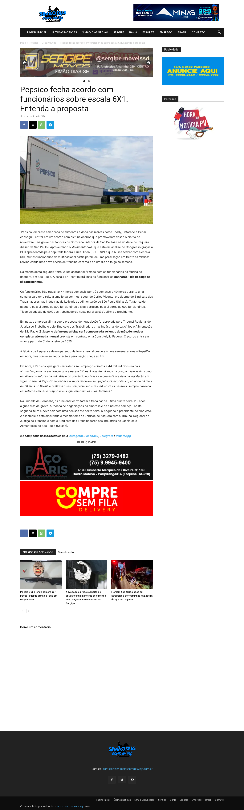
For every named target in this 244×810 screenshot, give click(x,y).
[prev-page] (22, 611)
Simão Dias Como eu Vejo (70, 806)
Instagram (76, 436)
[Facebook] (24, 125)
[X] (33, 125)
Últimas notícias (64, 32)
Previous (24, 62)
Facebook (91, 436)
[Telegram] (50, 125)
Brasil (182, 32)
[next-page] (28, 611)
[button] (219, 32)
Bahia (133, 32)
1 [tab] (84, 81)
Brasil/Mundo (49, 42)
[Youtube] (132, 780)
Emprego (166, 32)
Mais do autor (66, 552)
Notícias (34, 42)
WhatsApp (123, 436)
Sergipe (118, 32)
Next (148, 62)
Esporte (148, 32)
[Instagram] (122, 779)
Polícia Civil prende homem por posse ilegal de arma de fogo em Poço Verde (38, 595)
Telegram (106, 436)
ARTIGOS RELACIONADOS (37, 552)
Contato (198, 32)
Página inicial (37, 32)
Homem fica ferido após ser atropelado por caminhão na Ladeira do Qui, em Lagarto (131, 595)
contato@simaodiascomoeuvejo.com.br (127, 769)
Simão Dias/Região (95, 32)
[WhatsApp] (41, 125)
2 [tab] (89, 81)
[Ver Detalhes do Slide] (86, 62)
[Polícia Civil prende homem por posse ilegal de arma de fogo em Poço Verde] (41, 574)
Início (23, 42)
